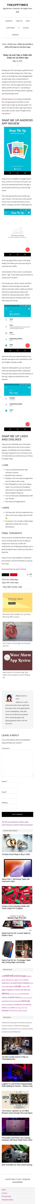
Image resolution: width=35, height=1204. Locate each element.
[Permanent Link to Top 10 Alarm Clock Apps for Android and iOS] (17, 623)
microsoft (23, 994)
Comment (6, 748)
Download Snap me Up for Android (14, 569)
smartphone (10, 1004)
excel (11, 983)
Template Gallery (7, 1200)
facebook (26, 983)
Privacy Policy (6, 1196)
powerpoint (29, 997)
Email (4, 792)
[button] (22, 34)
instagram (24, 986)
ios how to (17, 990)
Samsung (25, 1000)
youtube (24, 1010)
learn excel (16, 994)
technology (17, 1007)
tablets (13, 1007)
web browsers (24, 1007)
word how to (15, 1010)
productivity (17, 1001)
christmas (20, 980)
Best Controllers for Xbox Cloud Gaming (17, 1165)
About (4, 1190)
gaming (8, 986)
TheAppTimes (17, 4)
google (18, 986)
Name (4, 781)
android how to (10, 980)
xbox (20, 1010)
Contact (4, 1193)
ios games (9, 990)
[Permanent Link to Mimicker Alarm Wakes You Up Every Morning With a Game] (17, 594)
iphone (5, 993)
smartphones (18, 1004)
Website (5, 803)
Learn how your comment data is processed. (17, 825)
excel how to (18, 983)
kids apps (11, 994)
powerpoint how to (7, 1001)
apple (16, 980)
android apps (20, 975)
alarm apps (14, 582)
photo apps (23, 997)
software (4, 1007)
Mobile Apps (12, 44)
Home (4, 44)
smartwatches (27, 1004)
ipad (28, 990)
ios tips (24, 990)
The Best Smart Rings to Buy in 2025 (16, 854)
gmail (13, 986)
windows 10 (6, 1010)
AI (2, 976)
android (8, 975)
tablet (8, 1007)
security (4, 1004)
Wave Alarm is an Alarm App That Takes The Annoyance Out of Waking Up (16, 675)
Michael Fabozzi (7, 99)
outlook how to (14, 997)
